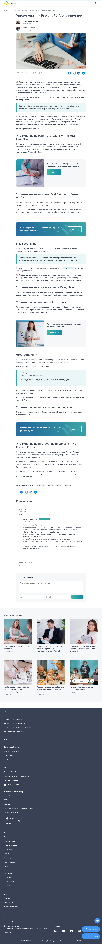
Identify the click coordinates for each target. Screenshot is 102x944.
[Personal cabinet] (91, 3)
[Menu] (96, 3)
